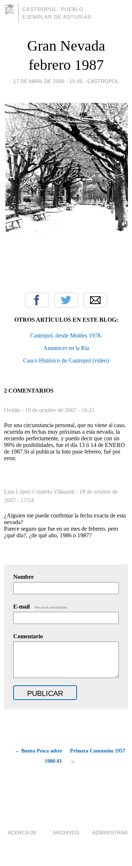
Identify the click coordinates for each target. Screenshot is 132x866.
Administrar (110, 833)
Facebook (36, 300)
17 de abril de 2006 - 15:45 (47, 81)
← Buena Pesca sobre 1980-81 (38, 756)
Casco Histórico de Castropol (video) (66, 360)
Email (95, 300)
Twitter (66, 300)
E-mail (40, 606)
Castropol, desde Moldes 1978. (66, 335)
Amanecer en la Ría (66, 348)
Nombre (23, 577)
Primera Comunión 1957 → (97, 756)
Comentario (28, 636)
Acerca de (22, 833)
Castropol (103, 81)
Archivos (66, 833)
